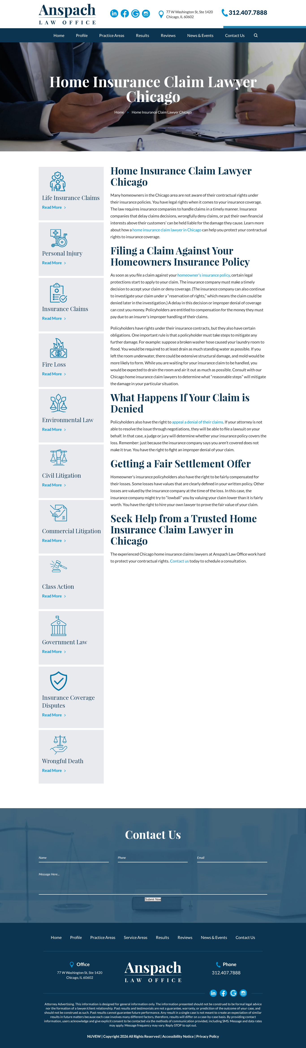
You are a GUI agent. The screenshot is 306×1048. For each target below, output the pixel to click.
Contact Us (235, 35)
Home (59, 35)
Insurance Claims (65, 309)
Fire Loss (54, 364)
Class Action (58, 586)
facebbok (223, 993)
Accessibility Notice (178, 1036)
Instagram (146, 13)
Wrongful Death (62, 761)
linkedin (213, 993)
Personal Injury (62, 253)
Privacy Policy (207, 1036)
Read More (52, 207)
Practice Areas (111, 35)
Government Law (64, 642)
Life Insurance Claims (71, 198)
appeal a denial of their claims (197, 421)
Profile (82, 35)
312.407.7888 (248, 12)
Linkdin (114, 13)
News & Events (200, 35)
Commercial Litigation (71, 531)
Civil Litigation (61, 475)
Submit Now (153, 899)
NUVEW (94, 1036)
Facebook (125, 13)
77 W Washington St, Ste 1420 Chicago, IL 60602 (189, 14)
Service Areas (135, 937)
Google (135, 13)
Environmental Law (67, 420)
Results (142, 35)
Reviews (168, 35)
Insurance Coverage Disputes (68, 701)
